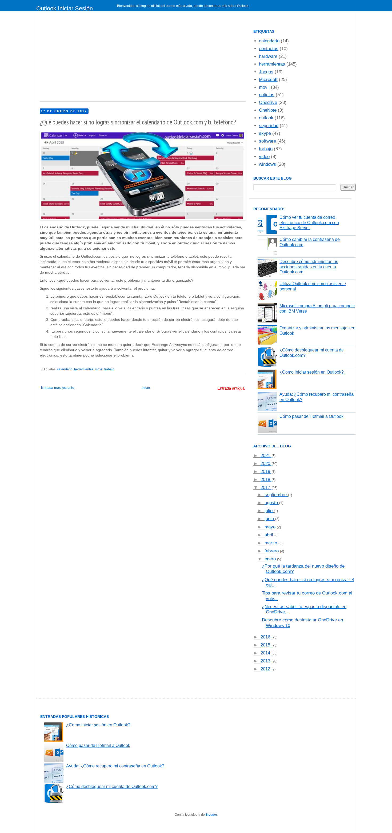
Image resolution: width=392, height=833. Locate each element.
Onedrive (268, 102)
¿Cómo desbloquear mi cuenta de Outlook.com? (112, 786)
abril (269, 534)
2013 (266, 661)
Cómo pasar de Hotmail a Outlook (311, 416)
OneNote (268, 110)
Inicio (146, 388)
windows (267, 164)
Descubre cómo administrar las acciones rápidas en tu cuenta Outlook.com (308, 266)
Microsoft (268, 79)
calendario (65, 369)
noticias (266, 94)
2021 (266, 455)
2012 (266, 669)
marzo (271, 542)
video (264, 156)
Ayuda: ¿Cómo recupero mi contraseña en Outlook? (115, 766)
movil (99, 369)
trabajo (109, 369)
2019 (266, 471)
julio (269, 510)
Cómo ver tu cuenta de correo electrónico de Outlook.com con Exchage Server (309, 222)
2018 (266, 479)
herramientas (83, 369)
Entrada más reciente (57, 388)
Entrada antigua (231, 388)
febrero (272, 550)
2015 (266, 645)
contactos (268, 48)
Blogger (211, 814)
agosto (272, 502)
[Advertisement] (143, 58)
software (267, 141)
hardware (268, 56)
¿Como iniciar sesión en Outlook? (311, 372)
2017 (266, 487)
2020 (266, 463)
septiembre (276, 494)
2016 (266, 637)
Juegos (266, 71)
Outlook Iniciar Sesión (64, 8)
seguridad (268, 125)
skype (265, 133)
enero (271, 558)
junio (270, 518)
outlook (266, 117)
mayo (271, 526)
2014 (266, 653)
